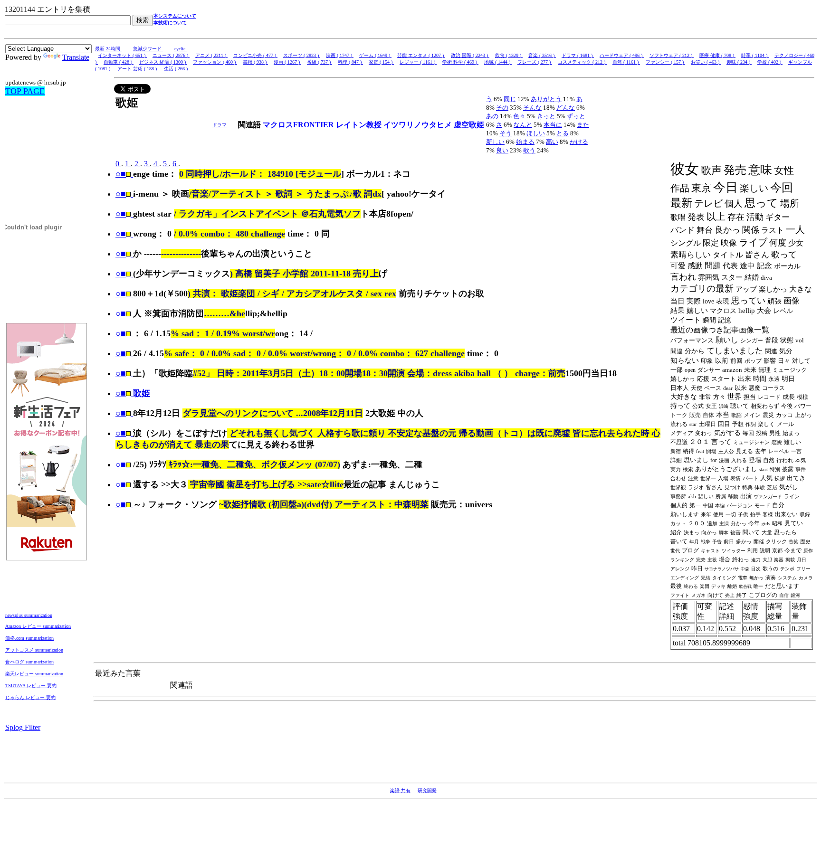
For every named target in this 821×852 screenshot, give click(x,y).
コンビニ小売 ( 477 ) (255, 55)
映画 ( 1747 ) (339, 55)
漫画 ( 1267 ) (287, 62)
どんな (565, 107)
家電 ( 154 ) (381, 62)
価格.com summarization (29, 638)
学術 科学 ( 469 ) (460, 62)
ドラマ (219, 124)
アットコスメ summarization (34, 650)
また (583, 124)
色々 (519, 116)
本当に (553, 124)
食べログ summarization (29, 661)
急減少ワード (148, 48)
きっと (546, 116)
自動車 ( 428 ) (119, 62)
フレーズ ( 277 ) (534, 62)
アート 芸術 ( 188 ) (137, 68)
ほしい (535, 133)
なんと (523, 124)
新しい (495, 141)
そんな (532, 107)
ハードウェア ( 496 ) (622, 55)
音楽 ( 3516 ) (542, 55)
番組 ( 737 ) (319, 62)
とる (562, 133)
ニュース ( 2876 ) (171, 55)
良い (502, 150)
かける (579, 141)
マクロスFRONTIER (299, 125)
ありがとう (546, 99)
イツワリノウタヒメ (418, 125)
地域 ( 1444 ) (498, 62)
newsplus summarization (28, 615)
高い (552, 141)
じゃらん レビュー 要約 (30, 697)
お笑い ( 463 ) (706, 62)
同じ (510, 99)
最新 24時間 (108, 48)
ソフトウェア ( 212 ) (671, 55)
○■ (120, 174)
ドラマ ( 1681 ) (578, 55)
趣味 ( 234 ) (739, 62)
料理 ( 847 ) (350, 62)
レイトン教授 (359, 125)
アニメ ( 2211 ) (211, 55)
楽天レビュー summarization (34, 673)
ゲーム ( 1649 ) (375, 55)
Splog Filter (22, 727)
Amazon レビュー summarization (38, 626)
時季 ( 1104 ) (755, 55)
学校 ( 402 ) (770, 62)
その (502, 107)
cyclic (180, 48)
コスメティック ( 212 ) (582, 62)
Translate (75, 57)
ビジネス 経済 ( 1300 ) (163, 62)
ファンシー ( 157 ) (665, 62)
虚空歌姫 (469, 125)
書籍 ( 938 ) (255, 62)
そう (505, 133)
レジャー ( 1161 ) (418, 62)
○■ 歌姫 (132, 393)
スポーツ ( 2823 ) (301, 55)
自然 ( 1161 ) (626, 62)
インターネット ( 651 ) (122, 55)
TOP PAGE (25, 91)
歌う (529, 150)
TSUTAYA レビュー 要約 (31, 685)
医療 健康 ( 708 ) (717, 55)
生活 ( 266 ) (176, 68)
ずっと (576, 116)
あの (492, 116)
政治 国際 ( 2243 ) (470, 55)
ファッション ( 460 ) (215, 62)
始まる (525, 141)
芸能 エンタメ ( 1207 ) (421, 55)
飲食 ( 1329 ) (509, 55)
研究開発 (427, 790)
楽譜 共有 (400, 790)
